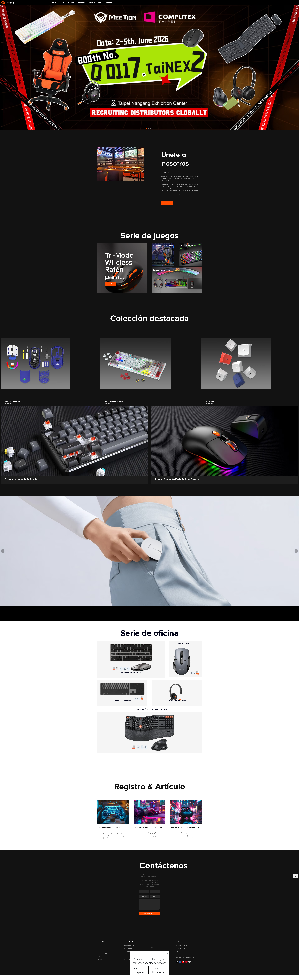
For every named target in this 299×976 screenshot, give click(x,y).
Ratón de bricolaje (12, 401)
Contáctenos (100, 962)
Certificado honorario (128, 954)
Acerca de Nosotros (102, 953)
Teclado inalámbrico (122, 701)
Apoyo (99, 956)
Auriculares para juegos (163, 245)
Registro (178, 951)
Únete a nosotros (128, 959)
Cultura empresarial (128, 951)
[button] (146, 128)
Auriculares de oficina (176, 701)
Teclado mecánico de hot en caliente (20, 479)
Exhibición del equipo (129, 948)
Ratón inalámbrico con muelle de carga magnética (177, 479)
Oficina (151, 950)
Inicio (98, 947)
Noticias (99, 959)
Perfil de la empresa (128, 945)
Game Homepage (138, 970)
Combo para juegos (161, 270)
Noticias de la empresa (181, 945)
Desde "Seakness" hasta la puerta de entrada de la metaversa (185, 828)
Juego (151, 947)
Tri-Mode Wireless (119, 259)
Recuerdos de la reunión (129, 957)
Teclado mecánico (187, 245)
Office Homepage (158, 970)
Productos (100, 950)
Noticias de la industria (181, 948)
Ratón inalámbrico (185, 644)
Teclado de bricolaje (114, 401)
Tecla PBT (209, 401)
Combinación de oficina (131, 672)
